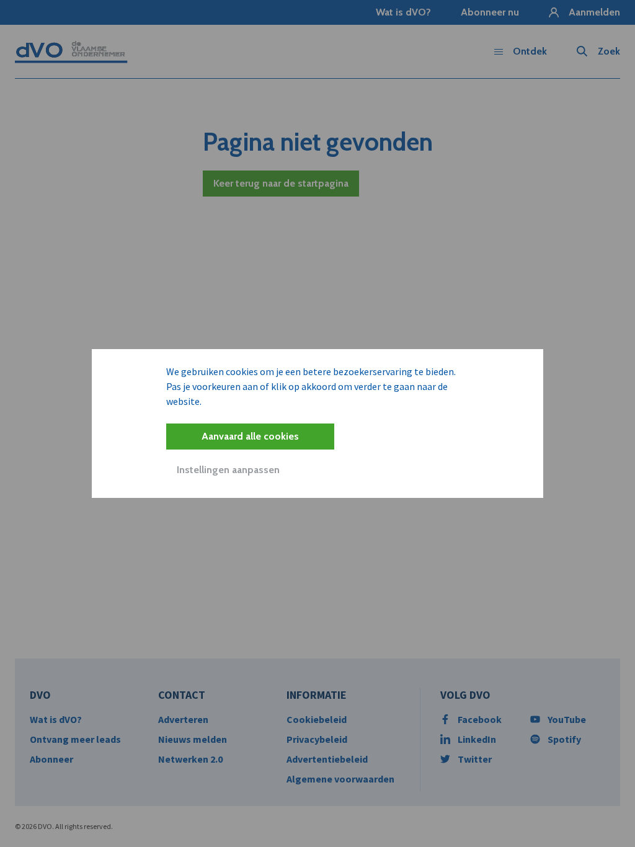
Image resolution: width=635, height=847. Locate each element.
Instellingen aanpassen (228, 470)
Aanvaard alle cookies (250, 436)
